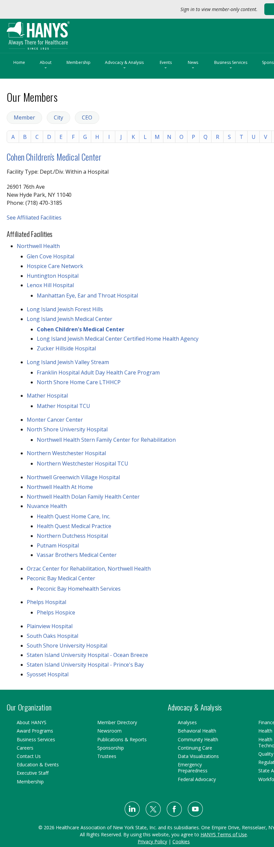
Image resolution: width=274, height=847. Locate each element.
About (45, 65)
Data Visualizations (198, 756)
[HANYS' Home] (52, 32)
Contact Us (29, 756)
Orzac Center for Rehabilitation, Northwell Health (89, 568)
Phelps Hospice (56, 612)
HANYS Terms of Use (223, 834)
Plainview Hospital (50, 626)
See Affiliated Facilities (34, 217)
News (193, 65)
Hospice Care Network (55, 266)
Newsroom (109, 731)
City (58, 117)
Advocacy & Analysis (124, 65)
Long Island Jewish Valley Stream (68, 362)
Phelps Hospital (46, 602)
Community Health (198, 739)
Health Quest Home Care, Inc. (73, 516)
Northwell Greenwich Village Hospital (73, 477)
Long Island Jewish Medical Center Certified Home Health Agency (117, 338)
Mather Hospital (47, 395)
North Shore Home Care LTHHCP (79, 382)
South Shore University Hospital (67, 645)
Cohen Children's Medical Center (54, 156)
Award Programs (35, 731)
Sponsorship (110, 748)
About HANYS (31, 722)
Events (166, 65)
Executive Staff (32, 773)
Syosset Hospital (47, 674)
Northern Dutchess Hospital (72, 535)
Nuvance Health (47, 506)
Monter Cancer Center (55, 419)
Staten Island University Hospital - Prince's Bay (85, 664)
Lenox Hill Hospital (50, 285)
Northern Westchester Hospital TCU (82, 463)
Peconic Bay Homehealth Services (79, 588)
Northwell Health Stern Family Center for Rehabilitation (106, 439)
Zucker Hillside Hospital (66, 348)
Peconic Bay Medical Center (61, 578)
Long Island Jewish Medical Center (69, 319)
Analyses (187, 722)
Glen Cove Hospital (50, 256)
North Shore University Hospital (67, 429)
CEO (87, 117)
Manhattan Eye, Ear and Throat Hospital (87, 295)
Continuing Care (195, 748)
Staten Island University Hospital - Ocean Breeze (87, 655)
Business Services (230, 65)
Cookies (181, 841)
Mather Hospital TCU (63, 406)
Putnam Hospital (58, 545)
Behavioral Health (197, 731)
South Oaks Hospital (52, 636)
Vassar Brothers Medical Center (77, 555)
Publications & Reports (122, 739)
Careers (25, 748)
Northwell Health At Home (60, 487)
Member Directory (117, 722)
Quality (265, 754)
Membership (78, 62)
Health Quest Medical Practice (74, 526)
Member (24, 117)
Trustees (106, 756)
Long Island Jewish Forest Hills (65, 309)
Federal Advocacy (197, 779)
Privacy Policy (152, 841)
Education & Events (38, 764)
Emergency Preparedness (193, 767)
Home (19, 62)
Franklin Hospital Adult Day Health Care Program (98, 372)
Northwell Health (38, 246)
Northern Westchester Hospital (66, 453)
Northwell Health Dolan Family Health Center (83, 496)
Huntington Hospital (53, 275)
